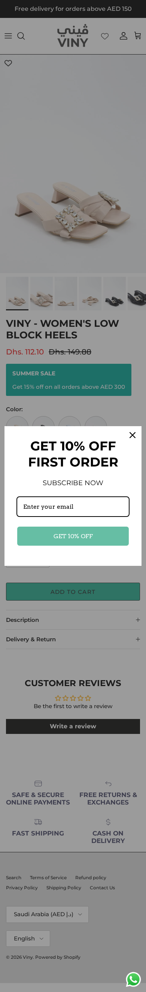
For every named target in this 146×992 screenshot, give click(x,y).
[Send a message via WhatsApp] (133, 979)
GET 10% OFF (73, 536)
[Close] (133, 435)
